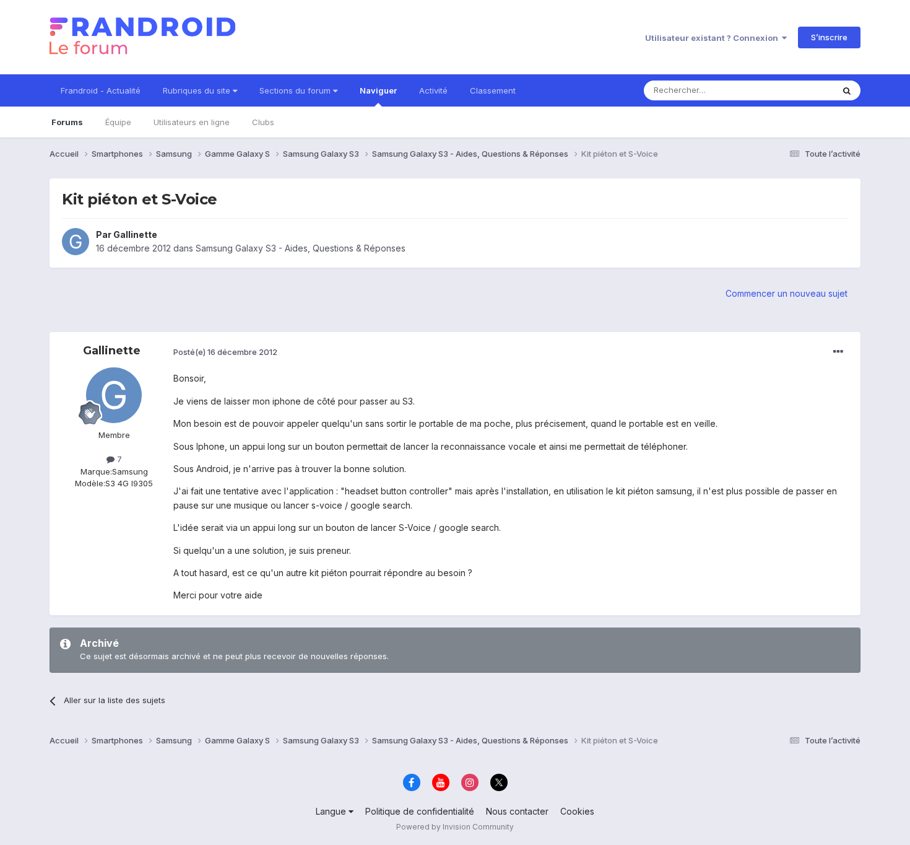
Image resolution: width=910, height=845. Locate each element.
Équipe (118, 122)
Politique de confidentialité (419, 811)
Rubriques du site (198, 90)
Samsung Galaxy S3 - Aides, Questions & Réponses (300, 248)
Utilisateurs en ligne (192, 122)
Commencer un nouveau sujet (786, 293)
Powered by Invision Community (455, 826)
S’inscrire (829, 37)
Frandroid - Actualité (101, 90)
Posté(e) (225, 352)
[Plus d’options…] (838, 351)
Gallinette (135, 234)
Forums (67, 122)
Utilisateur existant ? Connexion (713, 38)
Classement (493, 90)
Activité (433, 90)
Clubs (263, 122)
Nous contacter (517, 811)
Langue (332, 811)
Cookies (577, 811)
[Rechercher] (846, 90)
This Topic (797, 90)
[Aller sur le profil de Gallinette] (75, 241)
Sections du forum (296, 90)
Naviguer (378, 90)
